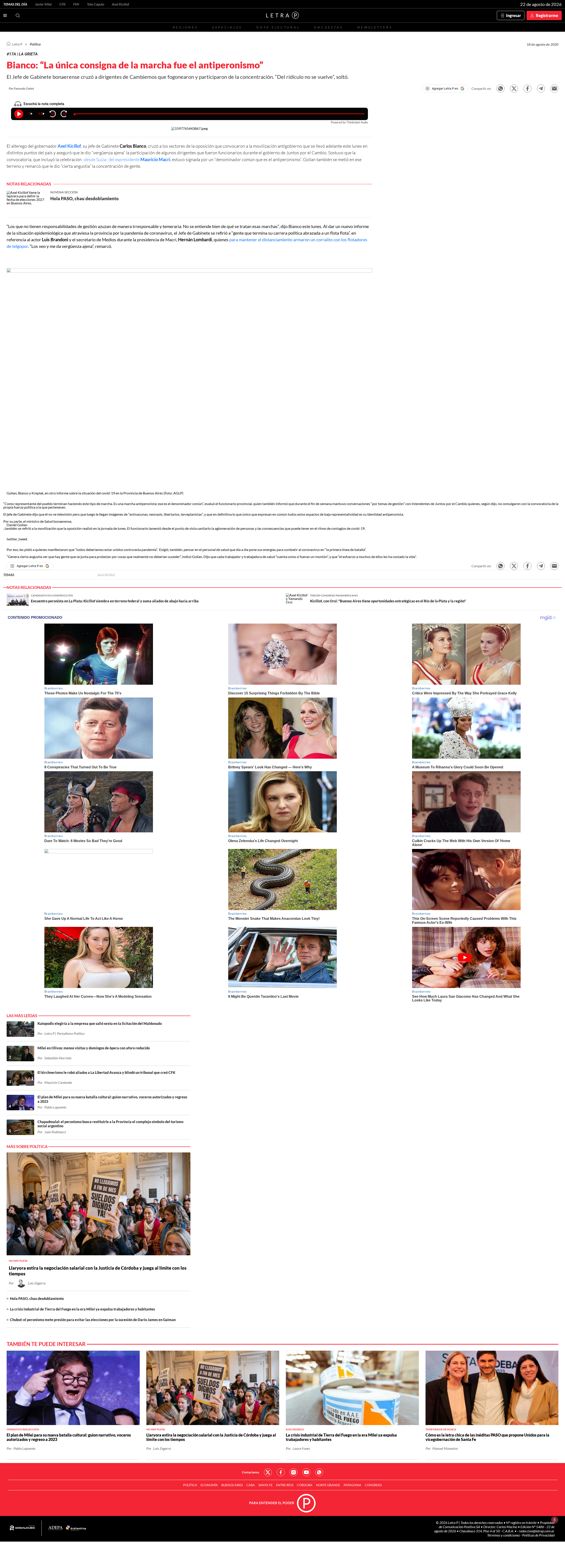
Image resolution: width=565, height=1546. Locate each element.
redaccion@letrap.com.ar (536, 1531)
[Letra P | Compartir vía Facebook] (527, 88)
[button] (189, 379)
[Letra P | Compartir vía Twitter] (514, 88)
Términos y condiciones (503, 1535)
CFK (62, 4)
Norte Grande (328, 1485)
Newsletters (374, 27)
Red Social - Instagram (293, 1472)
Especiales (227, 27)
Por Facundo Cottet (21, 88)
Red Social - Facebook (280, 1472)
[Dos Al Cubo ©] (22, 1528)
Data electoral (278, 27)
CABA (250, 1485)
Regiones (185, 27)
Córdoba (305, 1485)
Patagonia (352, 1485)
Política (35, 44)
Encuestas (328, 27)
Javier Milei (43, 4)
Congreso (373, 1485)
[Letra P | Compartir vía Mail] (554, 88)
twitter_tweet (17, 539)
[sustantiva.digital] (76, 1528)
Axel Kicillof (120, 4)
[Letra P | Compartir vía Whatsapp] (500, 88)
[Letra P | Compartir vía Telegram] (541, 88)
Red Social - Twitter (268, 1472)
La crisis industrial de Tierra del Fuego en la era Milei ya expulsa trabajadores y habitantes (82, 1309)
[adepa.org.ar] (55, 1528)
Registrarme (547, 15)
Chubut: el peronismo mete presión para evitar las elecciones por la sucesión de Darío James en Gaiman (93, 1320)
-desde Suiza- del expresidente (126, 159)
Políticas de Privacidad (538, 1535)
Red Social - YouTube (306, 1472)
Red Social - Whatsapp (319, 1472)
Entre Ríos (284, 1485)
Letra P (17, 44)
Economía (209, 1485)
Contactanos (250, 1472)
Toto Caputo (95, 4)
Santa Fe (265, 1485)
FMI (76, 4)
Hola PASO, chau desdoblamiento (37, 1298)
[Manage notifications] (554, 1519)
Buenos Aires (232, 1485)
